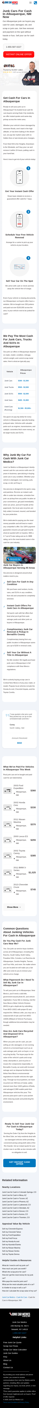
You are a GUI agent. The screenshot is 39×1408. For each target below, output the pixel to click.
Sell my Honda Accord (10, 1241)
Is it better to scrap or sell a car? (14, 1288)
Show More (12, 907)
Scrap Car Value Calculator (15, 1350)
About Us (7, 1360)
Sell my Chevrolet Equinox (12, 1229)
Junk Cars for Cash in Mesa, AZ (14, 1195)
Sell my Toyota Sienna (10, 1254)
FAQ (5, 1357)
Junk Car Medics (8, 1297)
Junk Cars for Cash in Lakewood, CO (16, 1205)
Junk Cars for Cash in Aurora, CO (15, 1214)
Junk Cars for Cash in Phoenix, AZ (15, 1202)
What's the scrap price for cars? (14, 1272)
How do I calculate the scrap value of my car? (19, 1291)
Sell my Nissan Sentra (10, 1251)
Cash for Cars (21, 1297)
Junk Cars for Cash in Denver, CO (15, 1211)
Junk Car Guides (10, 1353)
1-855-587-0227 (19, 1333)
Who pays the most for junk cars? (15, 1281)
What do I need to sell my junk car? (15, 1265)
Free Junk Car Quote (12, 1342)
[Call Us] (35, 2)
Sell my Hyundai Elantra (11, 1245)
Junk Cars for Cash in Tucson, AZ (15, 1198)
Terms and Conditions (10, 1402)
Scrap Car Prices (10, 1346)
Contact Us (8, 1367)
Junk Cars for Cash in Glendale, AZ (15, 1208)
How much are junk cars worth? (14, 1269)
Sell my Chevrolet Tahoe (11, 1232)
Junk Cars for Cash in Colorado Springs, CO (19, 1192)
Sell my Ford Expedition (11, 1235)
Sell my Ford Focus (9, 1238)
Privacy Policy (24, 1402)
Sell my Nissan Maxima (11, 1248)
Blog (5, 1364)
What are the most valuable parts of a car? (18, 1284)
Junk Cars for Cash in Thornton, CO (16, 1217)
